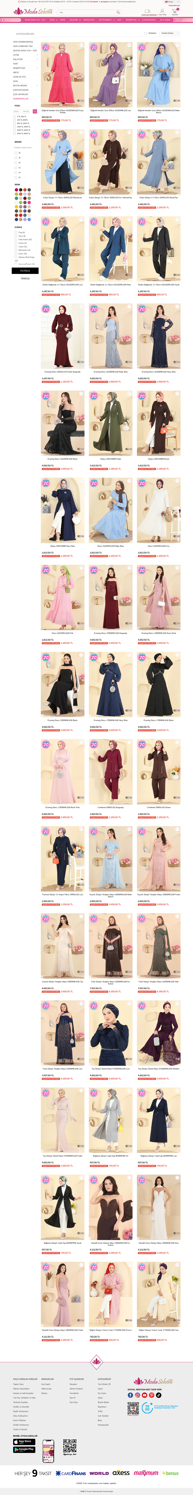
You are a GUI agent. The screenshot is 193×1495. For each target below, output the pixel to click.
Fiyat (17, 106)
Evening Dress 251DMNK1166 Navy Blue (159, 372)
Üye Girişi (74, 1402)
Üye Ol (72, 1398)
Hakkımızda (46, 1389)
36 (19, 153)
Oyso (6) (22, 236)
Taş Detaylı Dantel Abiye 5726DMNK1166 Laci (111, 1069)
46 (19, 177)
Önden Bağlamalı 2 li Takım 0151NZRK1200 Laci (63, 285)
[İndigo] (25, 211)
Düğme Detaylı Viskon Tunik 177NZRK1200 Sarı (159, 1330)
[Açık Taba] (25, 190)
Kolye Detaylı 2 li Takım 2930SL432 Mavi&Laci (62, 198)
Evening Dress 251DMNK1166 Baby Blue (111, 372)
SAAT (119, 20)
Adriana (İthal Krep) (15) (24, 259)
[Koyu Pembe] (17, 190)
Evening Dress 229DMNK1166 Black (63, 720)
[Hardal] (21, 211)
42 (19, 168)
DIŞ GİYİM (74, 20)
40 (19, 163)
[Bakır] (21, 194)
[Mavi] (29, 220)
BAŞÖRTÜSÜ (131, 20)
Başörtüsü (102, 1407)
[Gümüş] (29, 207)
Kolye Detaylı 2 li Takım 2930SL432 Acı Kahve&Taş (110, 198)
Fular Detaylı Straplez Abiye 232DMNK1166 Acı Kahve (110, 983)
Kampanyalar (103, 1425)
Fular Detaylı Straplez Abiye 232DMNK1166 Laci (62, 1069)
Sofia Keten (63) (25, 239)
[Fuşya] (29, 203)
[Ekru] (17, 203)
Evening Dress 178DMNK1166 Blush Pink (62, 807)
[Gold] (17, 207)
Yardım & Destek (20, 1429)
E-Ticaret (88, 1491)
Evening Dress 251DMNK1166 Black (63, 459)
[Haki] (17, 211)
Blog (100, 1420)
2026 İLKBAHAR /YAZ (23, 46)
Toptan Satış (18, 1384)
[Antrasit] (29, 190)
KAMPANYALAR (20, 99)
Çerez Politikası (19, 1420)
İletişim (44, 1393)
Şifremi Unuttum (76, 1389)
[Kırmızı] (21, 215)
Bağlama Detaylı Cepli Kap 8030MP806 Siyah (62, 1243)
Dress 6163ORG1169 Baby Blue (110, 546)
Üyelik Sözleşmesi (20, 1411)
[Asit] (17, 194)
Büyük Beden (103, 1402)
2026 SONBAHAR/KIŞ (23, 42)
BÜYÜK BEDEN (105, 20)
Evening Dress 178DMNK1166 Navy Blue (111, 720)
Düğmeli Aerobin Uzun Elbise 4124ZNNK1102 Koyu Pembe (63, 111)
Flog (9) (22, 232)
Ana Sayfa (45, 1384)
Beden (18, 142)
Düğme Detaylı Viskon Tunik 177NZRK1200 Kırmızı (110, 1330)
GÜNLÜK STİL (89, 20)
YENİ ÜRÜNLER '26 (12, 20)
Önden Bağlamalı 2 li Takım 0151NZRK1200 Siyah (158, 285)
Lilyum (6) (23, 243)
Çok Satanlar (103, 1416)
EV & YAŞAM (165, 20)
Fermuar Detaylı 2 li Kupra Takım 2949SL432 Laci (62, 894)
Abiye (100, 1398)
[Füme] (25, 203)
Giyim (100, 1389)
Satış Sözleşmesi (20, 1416)
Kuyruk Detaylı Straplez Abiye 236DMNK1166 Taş (62, 982)
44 (19, 173)
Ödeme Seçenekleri (21, 1389)
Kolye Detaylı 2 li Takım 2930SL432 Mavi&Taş (159, 198)
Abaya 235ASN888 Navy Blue (62, 546)
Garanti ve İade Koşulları (23, 1393)
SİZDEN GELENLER (183, 20)
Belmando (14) (24, 250)
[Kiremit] (17, 215)
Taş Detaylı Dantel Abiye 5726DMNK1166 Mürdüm (158, 1069)
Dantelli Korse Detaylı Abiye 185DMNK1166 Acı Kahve (110, 1244)
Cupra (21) (23, 247)
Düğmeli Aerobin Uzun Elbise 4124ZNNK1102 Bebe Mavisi (159, 111)
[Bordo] (25, 199)
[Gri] (21, 207)
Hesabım (73, 1384)
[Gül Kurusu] (25, 207)
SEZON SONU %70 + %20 (35, 20)
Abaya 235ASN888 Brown (158, 459)
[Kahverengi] (29, 211)
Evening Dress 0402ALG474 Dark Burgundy (63, 372)
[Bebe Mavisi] (25, 194)
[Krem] (29, 215)
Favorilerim (74, 1393)
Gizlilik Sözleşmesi (21, 1425)
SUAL (15, 81)
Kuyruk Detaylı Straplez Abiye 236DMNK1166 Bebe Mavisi (111, 895)
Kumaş (18, 227)
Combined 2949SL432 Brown (159, 807)
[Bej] (29, 194)
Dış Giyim (102, 1393)
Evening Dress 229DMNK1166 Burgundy (110, 633)
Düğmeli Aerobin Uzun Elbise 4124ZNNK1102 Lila (110, 110)
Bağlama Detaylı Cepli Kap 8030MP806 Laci (159, 1156)
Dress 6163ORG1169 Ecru (159, 546)
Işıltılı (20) (23, 254)
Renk (17, 184)
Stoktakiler (152, 33)
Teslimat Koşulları (20, 1402)
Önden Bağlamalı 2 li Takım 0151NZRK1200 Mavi (110, 285)
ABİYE (62, 20)
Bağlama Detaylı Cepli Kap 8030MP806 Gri (110, 1156)
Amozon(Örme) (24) (27, 264)
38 (19, 158)
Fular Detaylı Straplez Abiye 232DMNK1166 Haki (159, 982)
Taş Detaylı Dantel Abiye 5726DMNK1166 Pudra (62, 1156)
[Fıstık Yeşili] (21, 203)
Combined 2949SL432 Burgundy (110, 807)
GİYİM (52, 20)
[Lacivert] (17, 220)
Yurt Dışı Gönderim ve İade (24, 1398)
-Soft (82, 1491)
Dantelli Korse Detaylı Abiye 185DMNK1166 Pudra (62, 1330)
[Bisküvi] (21, 199)
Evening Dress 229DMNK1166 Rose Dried (159, 633)
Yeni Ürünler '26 (104, 1384)
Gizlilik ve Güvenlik (21, 1407)
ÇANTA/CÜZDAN (149, 20)
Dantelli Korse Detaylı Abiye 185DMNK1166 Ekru (159, 1243)
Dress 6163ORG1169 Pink (62, 633)
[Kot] (25, 215)
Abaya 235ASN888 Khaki (110, 459)
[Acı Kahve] (21, 190)
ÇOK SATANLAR (20, 94)
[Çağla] (29, 199)
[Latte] (21, 220)
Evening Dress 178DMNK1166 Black (159, 720)
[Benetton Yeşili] (17, 199)
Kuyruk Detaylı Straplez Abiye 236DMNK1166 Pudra (158, 894)
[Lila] (25, 220)
